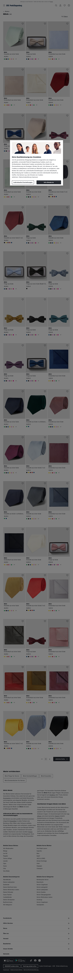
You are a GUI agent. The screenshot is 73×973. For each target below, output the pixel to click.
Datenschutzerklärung (25, 177)
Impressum (35, 177)
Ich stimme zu (49, 182)
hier (26, 175)
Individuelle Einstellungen (22, 182)
